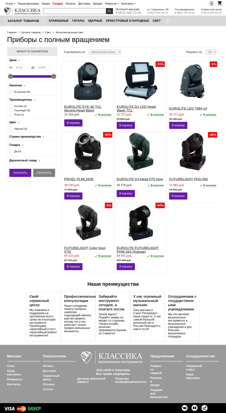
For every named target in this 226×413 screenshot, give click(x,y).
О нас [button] (9, 3)
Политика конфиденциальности (130, 380)
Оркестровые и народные (127, 20)
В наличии (22, 91)
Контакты (14, 384)
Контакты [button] (127, 3)
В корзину (73, 122)
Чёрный (20, 128)
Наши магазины (28, 3)
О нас (11, 365)
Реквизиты (15, 379)
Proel (19, 114)
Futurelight (22, 110)
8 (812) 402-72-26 (128, 12)
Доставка (84, 3)
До (32, 67)
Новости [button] (110, 3)
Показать (20, 172)
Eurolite (20, 106)
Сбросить (44, 172)
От (10, 67)
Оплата (70, 3)
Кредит (97, 3)
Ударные (95, 20)
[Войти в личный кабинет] (211, 3)
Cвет (157, 20)
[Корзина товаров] (220, 3)
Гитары (78, 20)
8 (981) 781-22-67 (185, 12)
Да (17, 151)
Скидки (58, 3)
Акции (46, 3)
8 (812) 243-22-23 (211, 12)
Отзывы (49, 384)
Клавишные (59, 20)
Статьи (48, 389)
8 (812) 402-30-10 (157, 12)
